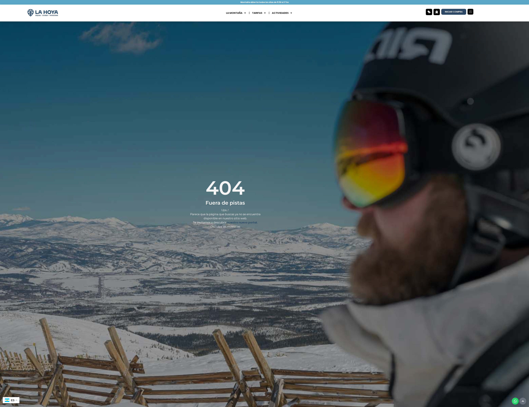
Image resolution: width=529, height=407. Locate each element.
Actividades (280, 13)
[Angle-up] (522, 401)
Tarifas (257, 13)
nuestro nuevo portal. (242, 222)
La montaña (234, 13)
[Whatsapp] (515, 401)
